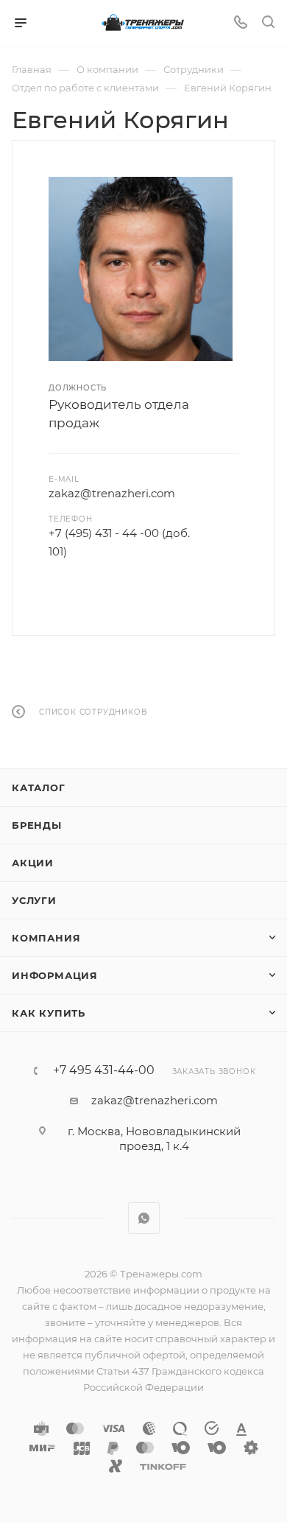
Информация (55, 975)
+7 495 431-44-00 (104, 1070)
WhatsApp (144, 1218)
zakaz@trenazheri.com (112, 493)
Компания (46, 938)
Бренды (37, 825)
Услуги (34, 900)
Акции (33, 863)
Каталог (38, 787)
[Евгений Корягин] (141, 269)
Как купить (48, 1013)
